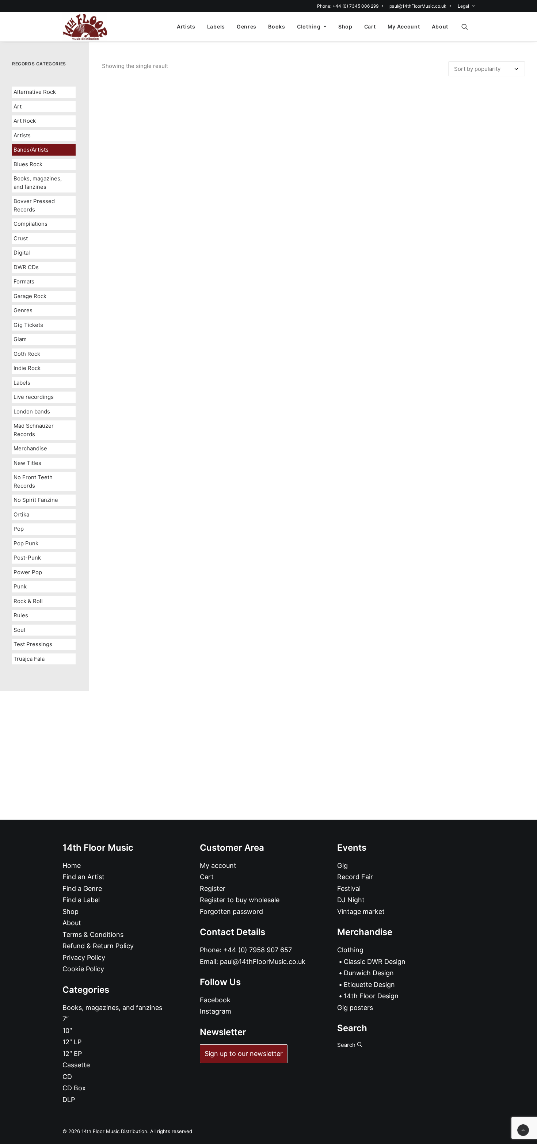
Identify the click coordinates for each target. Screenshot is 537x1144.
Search (347, 1044)
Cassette (76, 1065)
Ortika (21, 514)
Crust (21, 238)
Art (18, 106)
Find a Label (81, 900)
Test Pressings (33, 644)
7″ (65, 1019)
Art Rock (25, 120)
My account (218, 865)
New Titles (27, 462)
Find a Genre (82, 888)
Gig (342, 865)
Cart (370, 26)
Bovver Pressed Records (34, 205)
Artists (186, 26)
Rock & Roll (28, 601)
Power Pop (28, 572)
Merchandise (30, 448)
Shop (345, 26)
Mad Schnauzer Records (34, 430)
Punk (20, 586)
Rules (21, 615)
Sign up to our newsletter (244, 1053)
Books (276, 26)
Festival (349, 888)
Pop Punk (26, 543)
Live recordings (34, 396)
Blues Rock (28, 164)
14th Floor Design (371, 996)
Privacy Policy (83, 957)
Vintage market (361, 911)
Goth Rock (27, 353)
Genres (246, 26)
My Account (404, 26)
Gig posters (355, 1007)
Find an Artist (83, 877)
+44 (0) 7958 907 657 (257, 950)
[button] (468, 26)
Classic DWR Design (374, 961)
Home (71, 865)
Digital (22, 252)
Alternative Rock (35, 91)
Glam (20, 339)
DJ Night (351, 900)
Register (212, 888)
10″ (67, 1030)
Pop (19, 528)
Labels (216, 26)
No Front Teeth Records (33, 481)
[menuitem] (351, 6)
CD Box (74, 1088)
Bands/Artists (31, 149)
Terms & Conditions (92, 934)
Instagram (215, 1011)
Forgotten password (231, 911)
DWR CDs (26, 267)
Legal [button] (463, 6)
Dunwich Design (369, 973)
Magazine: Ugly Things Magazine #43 (313, 536)
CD (67, 1076)
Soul (19, 629)
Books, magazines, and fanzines (38, 182)
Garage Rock (30, 296)
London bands (32, 411)
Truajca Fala (29, 658)
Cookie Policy (83, 969)
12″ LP (71, 1042)
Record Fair (355, 877)
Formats (24, 281)
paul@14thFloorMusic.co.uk (417, 6)
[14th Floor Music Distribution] (84, 26)
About (440, 26)
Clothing (309, 26)
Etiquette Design (369, 984)
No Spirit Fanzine (36, 499)
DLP (68, 1099)
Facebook (215, 1000)
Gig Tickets (28, 324)
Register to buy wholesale (239, 900)
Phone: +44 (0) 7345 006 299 (347, 6)
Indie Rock (27, 368)
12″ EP (72, 1053)
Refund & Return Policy (98, 946)
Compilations (30, 223)
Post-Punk (27, 557)
